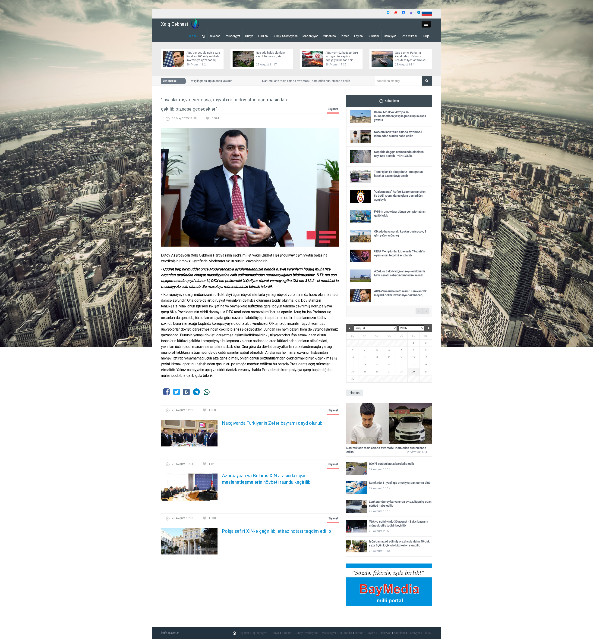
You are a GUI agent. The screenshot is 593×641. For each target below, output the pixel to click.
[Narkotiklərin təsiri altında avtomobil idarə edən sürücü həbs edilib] (389, 423)
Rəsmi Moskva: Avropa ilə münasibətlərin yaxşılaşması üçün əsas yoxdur (400, 116)
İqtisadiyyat (232, 36)
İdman (345, 36)
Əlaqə (425, 36)
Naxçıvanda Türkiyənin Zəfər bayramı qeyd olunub (272, 423)
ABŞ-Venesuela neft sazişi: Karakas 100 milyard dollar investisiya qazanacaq (203, 56)
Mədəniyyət (310, 36)
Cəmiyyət (390, 36)
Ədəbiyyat (385, 633)
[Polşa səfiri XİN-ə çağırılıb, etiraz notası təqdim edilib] (189, 542)
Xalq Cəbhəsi (174, 24)
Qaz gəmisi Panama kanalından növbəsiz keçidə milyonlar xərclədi (410, 56)
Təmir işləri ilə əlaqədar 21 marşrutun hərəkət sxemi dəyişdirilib (398, 173)
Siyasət (215, 36)
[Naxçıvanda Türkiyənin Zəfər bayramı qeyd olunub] (189, 434)
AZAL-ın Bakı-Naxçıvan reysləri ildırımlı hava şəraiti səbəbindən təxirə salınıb (399, 273)
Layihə (358, 36)
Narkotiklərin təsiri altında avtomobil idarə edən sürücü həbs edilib (291, 81)
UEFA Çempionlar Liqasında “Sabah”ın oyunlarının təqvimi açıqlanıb (399, 253)
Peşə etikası (409, 36)
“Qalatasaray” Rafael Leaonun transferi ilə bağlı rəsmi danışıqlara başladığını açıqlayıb (400, 195)
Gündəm (373, 36)
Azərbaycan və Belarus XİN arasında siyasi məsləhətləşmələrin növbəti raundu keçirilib (266, 479)
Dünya (249, 36)
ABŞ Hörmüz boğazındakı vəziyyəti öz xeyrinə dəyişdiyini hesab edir (341, 56)
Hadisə (263, 36)
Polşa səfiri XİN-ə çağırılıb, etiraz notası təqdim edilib (276, 531)
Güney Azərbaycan (285, 36)
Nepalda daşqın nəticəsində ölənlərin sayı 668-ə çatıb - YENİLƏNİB (399, 154)
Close (193, 36)
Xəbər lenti (392, 100)
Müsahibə (329, 36)
